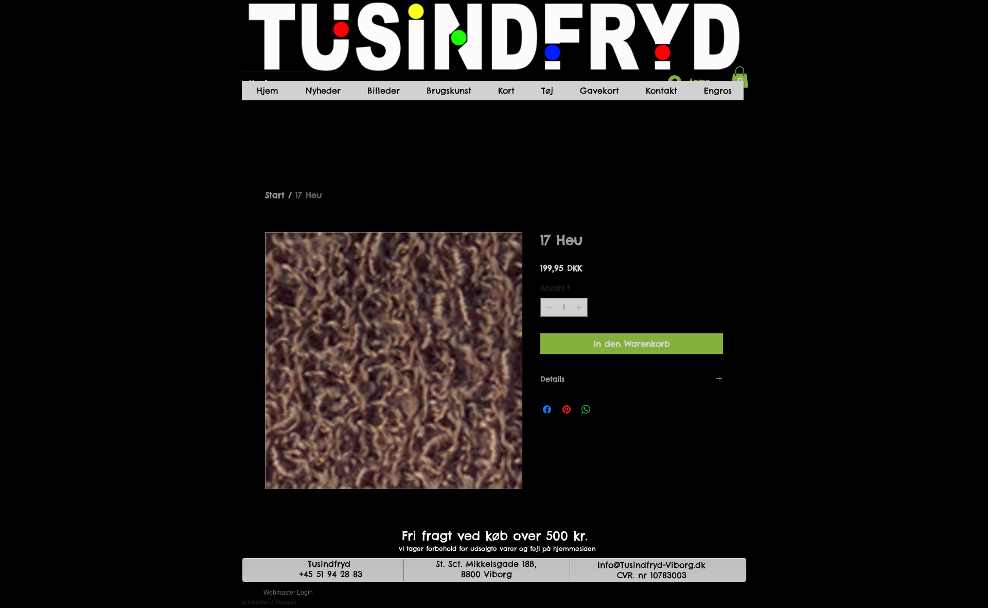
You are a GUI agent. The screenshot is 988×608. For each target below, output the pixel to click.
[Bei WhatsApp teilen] (586, 409)
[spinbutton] (564, 307)
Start (275, 195)
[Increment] (579, 307)
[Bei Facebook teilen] (547, 409)
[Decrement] (548, 307)
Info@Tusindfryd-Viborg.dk (651, 565)
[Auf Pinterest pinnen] (566, 409)
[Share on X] (605, 409)
